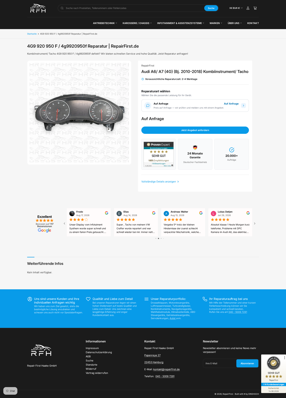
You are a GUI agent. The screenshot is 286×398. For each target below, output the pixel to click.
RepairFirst (147, 65)
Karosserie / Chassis (136, 23)
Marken (215, 23)
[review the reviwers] (106, 213)
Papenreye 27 (152, 355)
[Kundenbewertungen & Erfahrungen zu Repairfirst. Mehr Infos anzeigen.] (158, 154)
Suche (211, 8)
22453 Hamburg (153, 362)
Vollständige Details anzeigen (159, 181)
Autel (173, 318)
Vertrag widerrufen (97, 373)
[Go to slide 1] (155, 238)
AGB (88, 356)
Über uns (233, 23)
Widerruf (91, 368)
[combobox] (134, 8)
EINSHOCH (253, 394)
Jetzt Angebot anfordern (195, 130)
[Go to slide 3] (161, 238)
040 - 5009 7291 (238, 311)
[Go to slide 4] (163, 238)
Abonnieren (247, 363)
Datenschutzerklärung (99, 352)
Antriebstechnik (104, 23)
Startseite (32, 33)
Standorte (91, 364)
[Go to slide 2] (158, 238)
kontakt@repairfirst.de (166, 369)
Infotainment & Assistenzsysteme (179, 23)
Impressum (92, 348)
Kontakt (253, 23)
